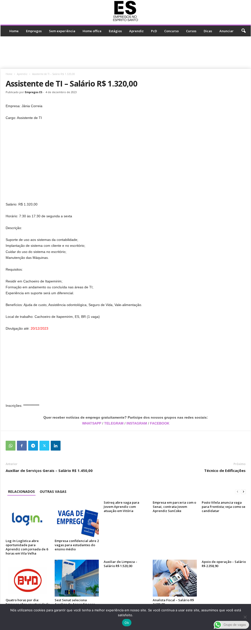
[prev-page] (237, 491)
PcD (154, 31)
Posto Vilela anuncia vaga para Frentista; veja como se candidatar (223, 506)
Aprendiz (136, 31)
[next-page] (243, 491)
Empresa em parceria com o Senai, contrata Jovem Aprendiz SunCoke (174, 506)
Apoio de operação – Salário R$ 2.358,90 (224, 563)
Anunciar (226, 31)
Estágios (115, 31)
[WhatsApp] (10, 446)
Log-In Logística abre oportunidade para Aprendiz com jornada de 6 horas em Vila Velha (27, 547)
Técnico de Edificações (225, 470)
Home (14, 31)
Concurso (171, 31)
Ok (127, 623)
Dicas (208, 31)
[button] (243, 31)
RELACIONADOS (21, 491)
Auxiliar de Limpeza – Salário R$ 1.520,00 (120, 563)
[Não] (244, 617)
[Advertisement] (125, 52)
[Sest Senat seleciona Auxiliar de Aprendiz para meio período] (77, 578)
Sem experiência (62, 31)
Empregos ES (33, 92)
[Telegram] (33, 446)
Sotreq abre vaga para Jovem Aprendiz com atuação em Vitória (121, 506)
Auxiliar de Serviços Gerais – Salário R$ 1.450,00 (49, 470)
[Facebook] (22, 446)
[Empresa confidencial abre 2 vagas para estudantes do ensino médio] (77, 518)
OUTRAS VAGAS (53, 491)
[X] (44, 446)
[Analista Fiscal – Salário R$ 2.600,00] (175, 578)
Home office (92, 31)
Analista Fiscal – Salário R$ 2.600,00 (173, 602)
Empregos (34, 31)
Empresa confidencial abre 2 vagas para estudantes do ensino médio (77, 545)
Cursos (191, 31)
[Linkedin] (56, 446)
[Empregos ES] (125, 11)
